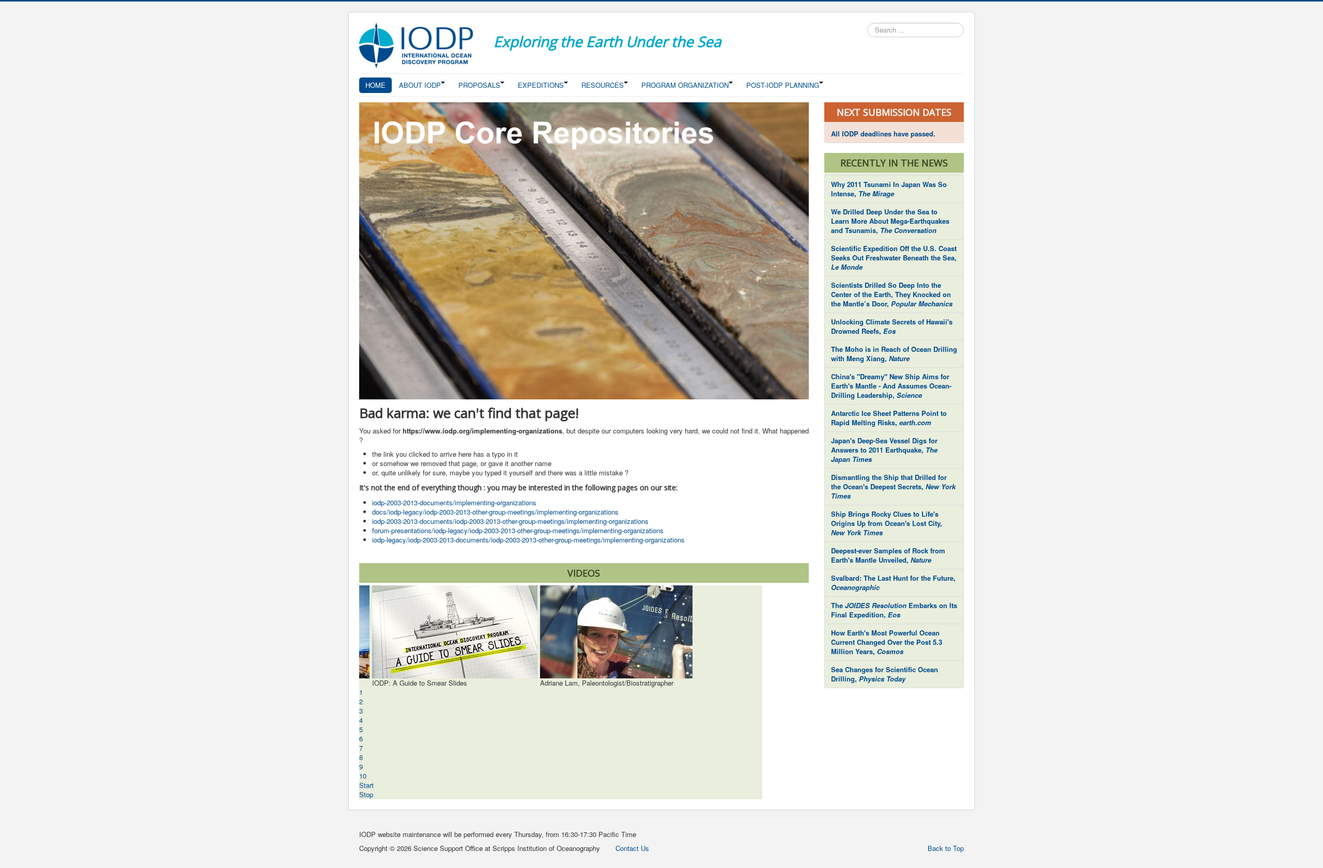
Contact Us (632, 848)
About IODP (420, 85)
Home (375, 85)
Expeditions (541, 85)
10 (362, 776)
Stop (366, 794)
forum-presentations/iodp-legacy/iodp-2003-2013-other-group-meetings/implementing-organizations (518, 530)
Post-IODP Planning (782, 85)
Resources (602, 85)
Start (366, 785)
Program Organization (685, 85)
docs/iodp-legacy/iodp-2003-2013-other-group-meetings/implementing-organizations (495, 512)
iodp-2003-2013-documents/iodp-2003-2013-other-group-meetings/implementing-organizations (510, 521)
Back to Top (946, 848)
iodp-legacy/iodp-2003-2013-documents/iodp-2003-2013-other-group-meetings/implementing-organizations (528, 540)
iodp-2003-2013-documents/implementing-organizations (454, 502)
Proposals (479, 85)
